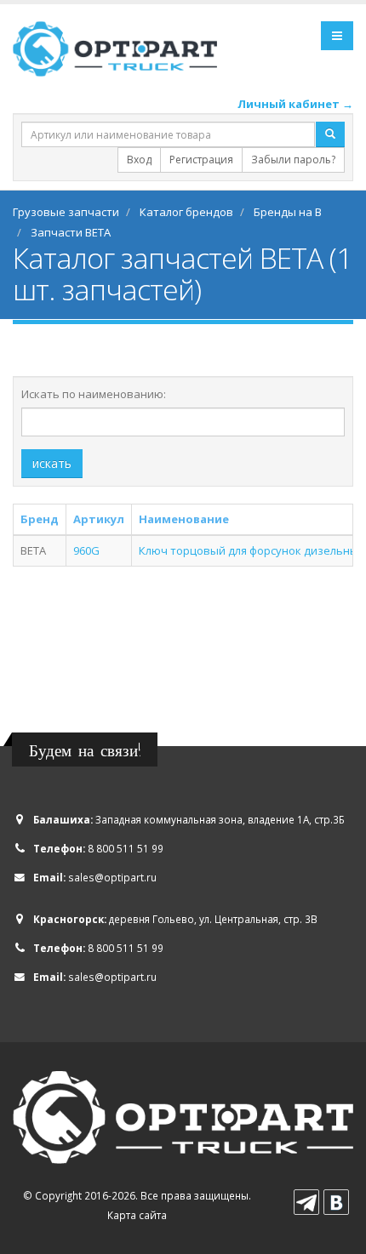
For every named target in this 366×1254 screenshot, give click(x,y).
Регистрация (201, 159)
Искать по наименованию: (93, 394)
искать (51, 463)
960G (86, 550)
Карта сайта (137, 1215)
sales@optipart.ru (112, 877)
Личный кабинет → (295, 103)
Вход (139, 159)
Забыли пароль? (293, 159)
